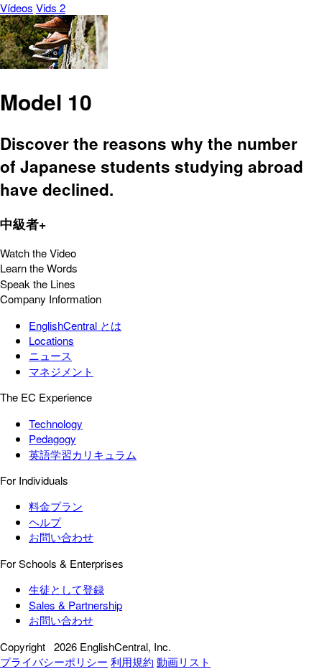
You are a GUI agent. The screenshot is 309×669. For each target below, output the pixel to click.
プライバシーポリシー (54, 661)
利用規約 (132, 661)
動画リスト (184, 661)
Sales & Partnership (75, 604)
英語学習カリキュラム (83, 454)
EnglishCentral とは (75, 325)
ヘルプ (45, 521)
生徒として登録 (66, 589)
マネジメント (61, 371)
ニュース (50, 355)
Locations (51, 340)
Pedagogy (52, 438)
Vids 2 (50, 7)
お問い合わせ (61, 536)
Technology (56, 423)
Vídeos (16, 7)
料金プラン (56, 505)
